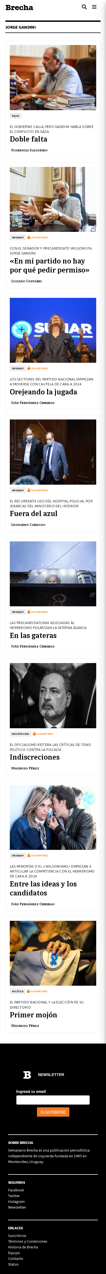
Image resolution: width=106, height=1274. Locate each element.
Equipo (14, 1252)
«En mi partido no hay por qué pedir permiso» (49, 265)
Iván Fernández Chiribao (33, 402)
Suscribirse (17, 1235)
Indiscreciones (35, 756)
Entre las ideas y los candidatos (43, 888)
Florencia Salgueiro (29, 150)
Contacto (15, 1258)
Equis (16, 116)
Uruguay (18, 237)
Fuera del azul (34, 512)
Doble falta (28, 138)
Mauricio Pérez (25, 768)
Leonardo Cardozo (28, 524)
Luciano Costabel (26, 280)
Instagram (16, 1201)
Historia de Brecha (23, 1246)
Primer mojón (33, 1014)
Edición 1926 (20, 734)
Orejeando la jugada (43, 391)
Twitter (14, 1195)
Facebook (16, 1189)
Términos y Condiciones (27, 1241)
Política (17, 991)
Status (13, 1264)
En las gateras (33, 634)
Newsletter (17, 1207)
